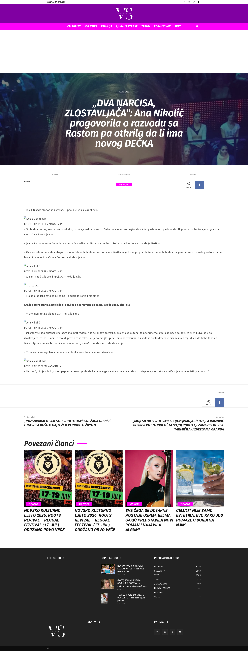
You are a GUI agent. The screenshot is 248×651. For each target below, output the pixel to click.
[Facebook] (184, 2)
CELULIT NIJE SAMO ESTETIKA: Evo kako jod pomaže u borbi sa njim (199, 517)
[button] (197, 26)
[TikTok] (194, 2)
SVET (178, 26)
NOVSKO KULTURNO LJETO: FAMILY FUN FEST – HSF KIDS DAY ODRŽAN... (130, 569)
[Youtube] (198, 2)
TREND (145, 26)
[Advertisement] (124, 51)
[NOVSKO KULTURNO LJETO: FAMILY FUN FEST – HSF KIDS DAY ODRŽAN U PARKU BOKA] (108, 569)
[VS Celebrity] (124, 13)
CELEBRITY (74, 26)
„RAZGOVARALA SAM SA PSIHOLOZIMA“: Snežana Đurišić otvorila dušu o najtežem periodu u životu (68, 423)
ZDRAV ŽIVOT (162, 26)
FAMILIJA (106, 26)
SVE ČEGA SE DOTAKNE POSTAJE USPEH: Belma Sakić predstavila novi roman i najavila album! (149, 520)
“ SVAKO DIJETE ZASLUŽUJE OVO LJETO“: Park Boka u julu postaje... (131, 598)
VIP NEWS (91, 26)
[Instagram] (189, 2)
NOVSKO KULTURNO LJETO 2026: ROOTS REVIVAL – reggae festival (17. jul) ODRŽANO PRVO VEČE (44, 520)
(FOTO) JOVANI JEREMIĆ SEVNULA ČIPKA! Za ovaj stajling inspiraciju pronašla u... (132, 583)
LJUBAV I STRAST (126, 26)
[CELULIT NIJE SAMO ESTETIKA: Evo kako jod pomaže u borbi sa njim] (200, 478)
